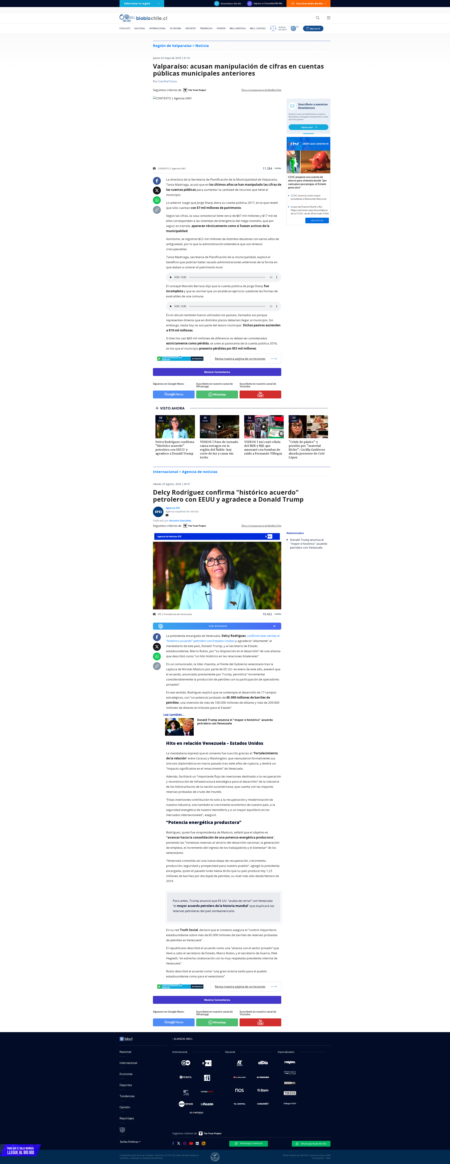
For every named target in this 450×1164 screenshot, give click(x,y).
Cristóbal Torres (167, 81)
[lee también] (180, 727)
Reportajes (127, 1118)
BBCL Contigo (258, 28)
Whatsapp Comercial (251, 1143)
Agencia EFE (173, 508)
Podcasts (125, 28)
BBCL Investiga (238, 28)
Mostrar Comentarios (217, 371)
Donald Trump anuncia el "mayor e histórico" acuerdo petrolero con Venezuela (235, 721)
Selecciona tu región (137, 3)
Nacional (139, 28)
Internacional (157, 28)
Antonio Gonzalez (180, 520)
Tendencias (206, 28)
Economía (175, 28)
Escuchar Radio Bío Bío (309, 3)
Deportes (190, 28)
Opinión (221, 28)
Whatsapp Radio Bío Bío (313, 1143)
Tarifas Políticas (129, 1141)
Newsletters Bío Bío (231, 3)
